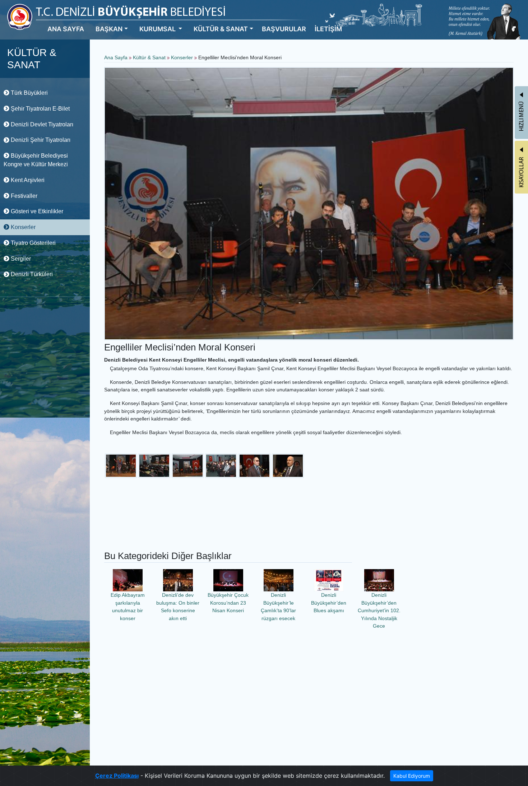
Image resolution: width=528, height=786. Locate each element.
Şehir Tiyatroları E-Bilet (39, 109)
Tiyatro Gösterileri (32, 243)
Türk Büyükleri (28, 93)
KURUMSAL (158, 29)
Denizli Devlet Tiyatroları (41, 124)
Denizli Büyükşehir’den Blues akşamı (328, 602)
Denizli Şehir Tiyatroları (39, 140)
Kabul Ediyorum (411, 776)
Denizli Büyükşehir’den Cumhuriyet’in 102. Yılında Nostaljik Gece (379, 610)
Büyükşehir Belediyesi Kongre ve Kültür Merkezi (36, 160)
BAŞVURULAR (284, 29)
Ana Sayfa (116, 57)
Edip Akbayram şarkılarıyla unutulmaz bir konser (128, 606)
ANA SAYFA (65, 29)
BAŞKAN (109, 29)
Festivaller (23, 196)
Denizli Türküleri (31, 274)
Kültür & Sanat (150, 57)
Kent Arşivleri (27, 180)
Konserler (22, 227)
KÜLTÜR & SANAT (221, 29)
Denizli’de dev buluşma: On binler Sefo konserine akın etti (177, 606)
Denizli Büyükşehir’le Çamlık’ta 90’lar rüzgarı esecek (278, 606)
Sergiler (20, 259)
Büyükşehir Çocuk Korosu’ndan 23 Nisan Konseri (228, 602)
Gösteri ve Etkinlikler (36, 211)
